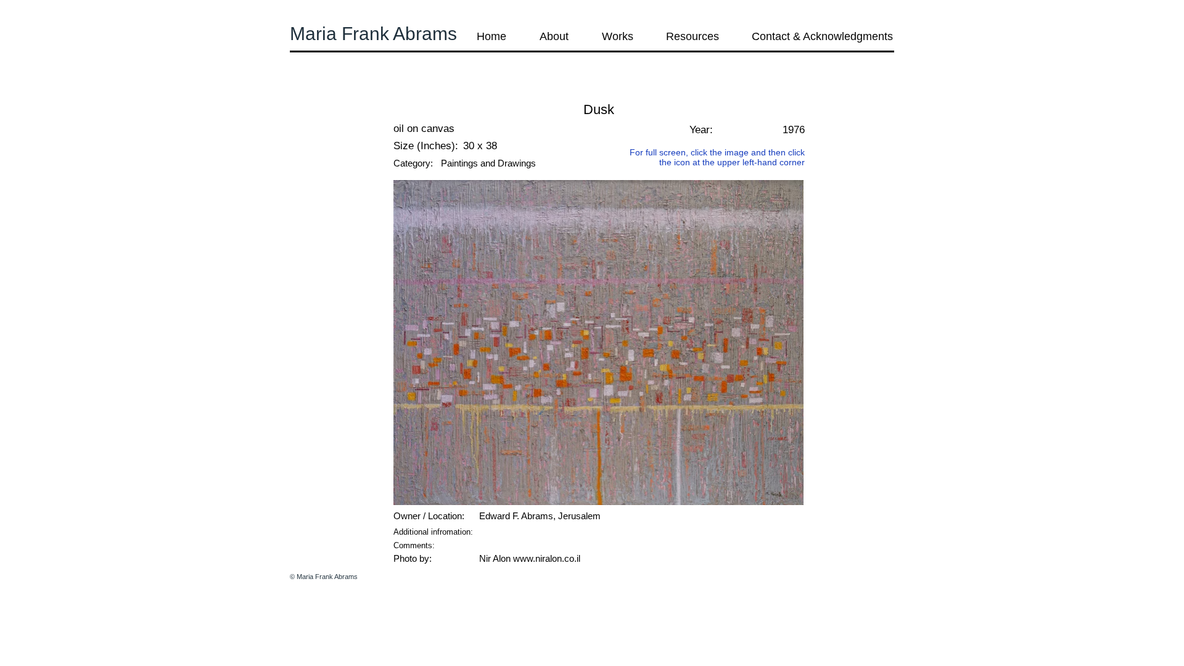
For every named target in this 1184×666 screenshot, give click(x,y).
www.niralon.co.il (546, 558)
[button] (323, 92)
